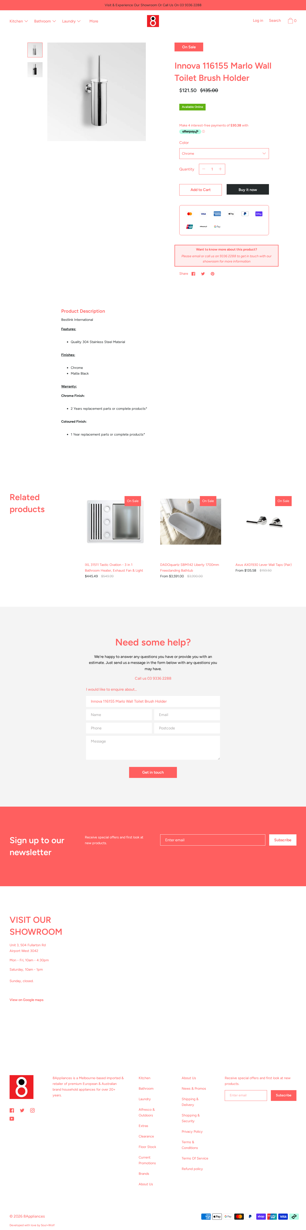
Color (184, 142)
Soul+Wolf (48, 1225)
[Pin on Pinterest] (212, 273)
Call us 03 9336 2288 (153, 678)
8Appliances (34, 1216)
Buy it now (248, 189)
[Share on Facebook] (193, 273)
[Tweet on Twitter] (203, 273)
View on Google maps (27, 1000)
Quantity (186, 169)
